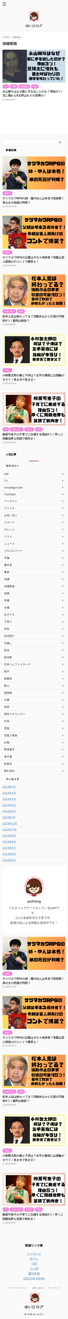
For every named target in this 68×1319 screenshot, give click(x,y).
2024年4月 (9, 799)
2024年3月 (9, 805)
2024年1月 (9, 817)
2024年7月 (9, 786)
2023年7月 (9, 848)
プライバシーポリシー (18, 1288)
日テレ (34, 1258)
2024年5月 (9, 793)
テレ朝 (34, 1268)
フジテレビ (34, 1253)
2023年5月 (9, 860)
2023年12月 (9, 823)
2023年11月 (9, 829)
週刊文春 (34, 1273)
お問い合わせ (38, 1288)
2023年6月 (9, 854)
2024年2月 (9, 811)
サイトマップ (54, 1288)
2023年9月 (9, 835)
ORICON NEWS (34, 1278)
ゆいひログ (34, 26)
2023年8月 (9, 841)
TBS (34, 1263)
